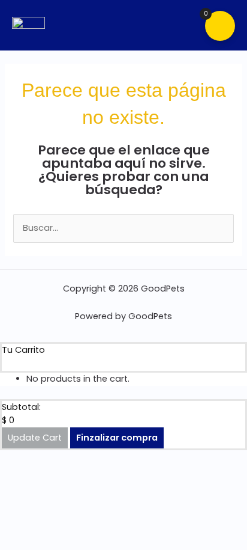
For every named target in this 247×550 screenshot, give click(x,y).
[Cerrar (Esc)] (49, 459)
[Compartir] (35, 459)
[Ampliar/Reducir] (6, 459)
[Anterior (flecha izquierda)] (6, 474)
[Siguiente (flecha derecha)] (20, 474)
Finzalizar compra (117, 438)
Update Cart (35, 438)
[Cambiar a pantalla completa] (20, 459)
